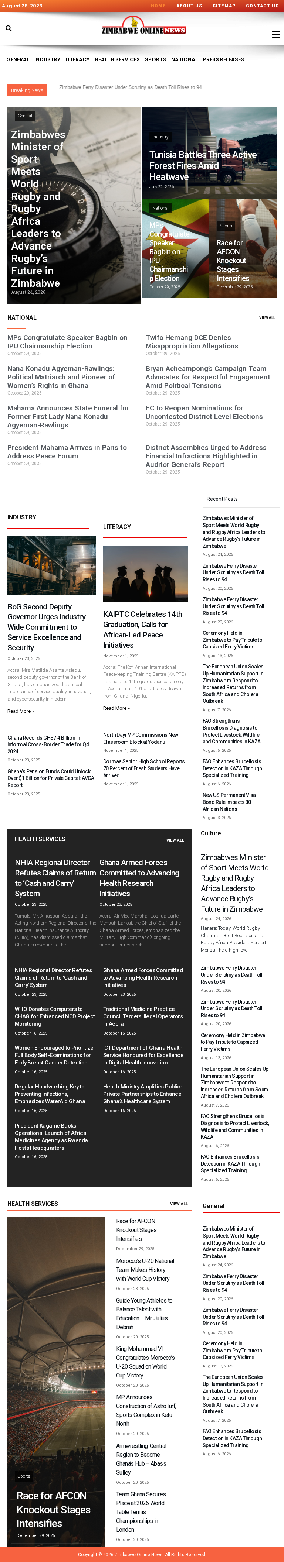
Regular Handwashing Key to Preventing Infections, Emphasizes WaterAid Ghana (50, 1094)
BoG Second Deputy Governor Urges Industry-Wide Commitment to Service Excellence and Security (47, 627)
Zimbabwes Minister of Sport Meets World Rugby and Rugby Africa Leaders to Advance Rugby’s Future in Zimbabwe (38, 208)
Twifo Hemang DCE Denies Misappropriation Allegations (192, 341)
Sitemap (224, 5)
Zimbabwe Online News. (139, 1554)
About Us (189, 5)
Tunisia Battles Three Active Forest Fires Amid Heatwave (203, 165)
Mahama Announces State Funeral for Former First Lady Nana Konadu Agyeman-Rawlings (68, 416)
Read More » (20, 711)
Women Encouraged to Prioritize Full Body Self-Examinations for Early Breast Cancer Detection (54, 1055)
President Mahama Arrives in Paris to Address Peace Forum (67, 451)
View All (175, 840)
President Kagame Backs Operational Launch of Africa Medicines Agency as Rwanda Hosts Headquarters (51, 1136)
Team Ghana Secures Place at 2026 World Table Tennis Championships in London (141, 1512)
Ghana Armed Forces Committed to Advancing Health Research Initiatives (143, 977)
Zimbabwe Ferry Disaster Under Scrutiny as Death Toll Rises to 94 (233, 572)
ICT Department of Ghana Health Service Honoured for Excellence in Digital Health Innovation (143, 1055)
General (17, 59)
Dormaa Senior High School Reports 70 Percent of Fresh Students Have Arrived (144, 768)
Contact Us (262, 5)
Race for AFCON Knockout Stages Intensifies (233, 260)
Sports (155, 59)
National (184, 59)
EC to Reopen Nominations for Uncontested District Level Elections (204, 412)
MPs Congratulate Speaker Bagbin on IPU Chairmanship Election (169, 252)
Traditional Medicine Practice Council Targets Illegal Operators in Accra (143, 1016)
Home (158, 5)
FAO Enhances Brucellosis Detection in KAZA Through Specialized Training (232, 768)
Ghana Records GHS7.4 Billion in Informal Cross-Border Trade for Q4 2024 (48, 744)
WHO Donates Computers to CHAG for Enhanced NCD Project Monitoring (55, 1016)
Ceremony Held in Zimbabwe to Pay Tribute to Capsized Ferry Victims (232, 640)
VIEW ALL (267, 318)
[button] (8, 28)
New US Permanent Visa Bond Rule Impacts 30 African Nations (229, 802)
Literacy (77, 59)
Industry (47, 59)
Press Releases (223, 59)
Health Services (117, 59)
